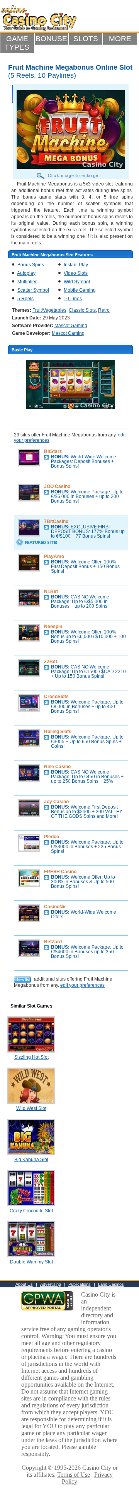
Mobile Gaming (80, 290)
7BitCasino (56, 521)
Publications (79, 1284)
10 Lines (73, 298)
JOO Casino (57, 486)
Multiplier (27, 281)
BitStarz (53, 451)
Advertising (50, 1284)
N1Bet (51, 591)
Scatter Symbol (33, 290)
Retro (104, 310)
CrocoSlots (56, 696)
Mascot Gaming (70, 325)
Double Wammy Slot (31, 1262)
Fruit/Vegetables (49, 310)
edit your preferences (82, 985)
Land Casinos (111, 1284)
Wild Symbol (77, 281)
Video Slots (76, 273)
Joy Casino (56, 801)
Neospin (53, 626)
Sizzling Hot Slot (31, 1057)
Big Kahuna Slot (31, 1159)
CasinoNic (55, 906)
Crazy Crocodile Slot (31, 1210)
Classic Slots (82, 310)
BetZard (53, 941)
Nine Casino (57, 766)
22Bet (50, 661)
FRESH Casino (60, 871)
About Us (24, 1284)
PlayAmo (54, 556)
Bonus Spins (30, 264)
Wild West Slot (31, 1108)
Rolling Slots (57, 731)
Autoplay (26, 273)
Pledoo (51, 836)
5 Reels (25, 298)
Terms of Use (73, 1474)
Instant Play (76, 264)
